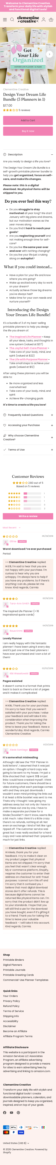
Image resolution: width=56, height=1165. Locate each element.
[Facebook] (4, 1112)
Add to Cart (28, 120)
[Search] (12, 20)
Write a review (28, 516)
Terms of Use (16, 450)
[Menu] (5, 19)
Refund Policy (11, 1006)
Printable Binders (13, 960)
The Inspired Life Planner (25, 337)
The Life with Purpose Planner (28, 359)
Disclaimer (9, 1026)
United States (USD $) (14, 1143)
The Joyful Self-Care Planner (28, 348)
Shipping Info (11, 1016)
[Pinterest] (18, 1112)
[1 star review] (10, 536)
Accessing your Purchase (23, 425)
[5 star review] (10, 626)
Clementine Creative (16, 89)
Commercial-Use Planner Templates (25, 980)
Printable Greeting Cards (18, 975)
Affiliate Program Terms (18, 1036)
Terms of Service (13, 1011)
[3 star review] (10, 669)
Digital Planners (12, 965)
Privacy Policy (11, 1001)
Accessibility (10, 1021)
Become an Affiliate (15, 1031)
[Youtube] (11, 1112)
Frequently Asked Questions (25, 415)
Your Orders (10, 996)
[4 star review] (10, 599)
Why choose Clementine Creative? (21, 437)
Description (15, 154)
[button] (6, 54)
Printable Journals (14, 970)
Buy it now (28, 131)
